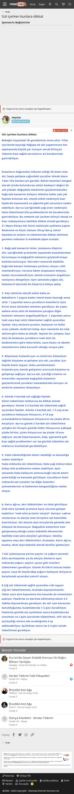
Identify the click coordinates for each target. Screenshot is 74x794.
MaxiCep (9, 775)
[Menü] (5, 4)
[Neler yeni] (49, 4)
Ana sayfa (23, 783)
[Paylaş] (71, 130)
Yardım (9, 783)
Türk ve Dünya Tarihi (28, 693)
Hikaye (24, 679)
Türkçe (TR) (25, 775)
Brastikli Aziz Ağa (20, 690)
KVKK (66, 780)
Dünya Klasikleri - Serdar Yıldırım (31, 718)
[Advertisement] (37, 64)
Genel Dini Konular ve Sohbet (33, 665)
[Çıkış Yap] (70, 4)
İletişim (9, 780)
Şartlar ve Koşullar (28, 780)
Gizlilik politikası (51, 780)
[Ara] (56, 4)
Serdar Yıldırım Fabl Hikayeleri (29, 676)
